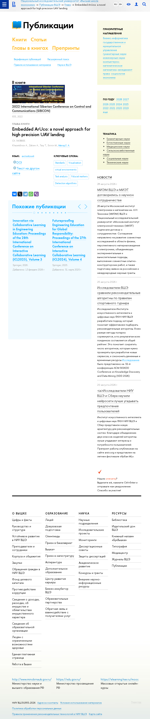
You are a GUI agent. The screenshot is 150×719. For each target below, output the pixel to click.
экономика (109, 77)
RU (115, 4)
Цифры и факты (22, 520)
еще (105, 112)
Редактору (136, 702)
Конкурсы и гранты (91, 573)
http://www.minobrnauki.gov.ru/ (32, 679)
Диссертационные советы (90, 548)
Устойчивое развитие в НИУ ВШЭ (26, 538)
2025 (112, 104)
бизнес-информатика (115, 38)
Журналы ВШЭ (121, 559)
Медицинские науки (118, 146)
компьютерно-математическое (112, 63)
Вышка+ (50, 549)
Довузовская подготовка (53, 528)
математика (110, 69)
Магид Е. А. (64, 145)
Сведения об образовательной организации (23, 627)
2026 (105, 104)
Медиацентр (120, 553)
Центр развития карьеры (55, 580)
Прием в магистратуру (59, 556)
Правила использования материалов (32, 64)
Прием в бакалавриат (58, 543)
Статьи (39, 39)
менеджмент (125, 69)
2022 (106, 108)
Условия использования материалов (81, 702)
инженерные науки (114, 57)
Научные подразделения (88, 521)
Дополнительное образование (56, 570)
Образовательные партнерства (56, 600)
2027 (126, 99)
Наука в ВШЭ (64, 64)
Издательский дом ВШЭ (123, 528)
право (106, 73)
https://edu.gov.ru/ (68, 679)
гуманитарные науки (114, 54)
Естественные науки (118, 142)
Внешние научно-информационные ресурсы (90, 582)
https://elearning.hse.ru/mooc (119, 679)
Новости (104, 177)
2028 (119, 99)
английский (28, 156)
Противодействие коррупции (24, 591)
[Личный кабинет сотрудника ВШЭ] (136, 4)
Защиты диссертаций (92, 556)
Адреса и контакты (47, 702)
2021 (112, 108)
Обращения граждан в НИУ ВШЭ (26, 570)
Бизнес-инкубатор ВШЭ (56, 590)
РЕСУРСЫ (119, 513)
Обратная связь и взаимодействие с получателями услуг (58, 612)
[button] (34, 213)
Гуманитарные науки (118, 138)
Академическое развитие (89, 564)
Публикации (48, 25)
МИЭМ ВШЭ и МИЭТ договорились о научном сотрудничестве (115, 194)
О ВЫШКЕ (19, 513)
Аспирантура (53, 562)
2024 (119, 104)
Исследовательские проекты (91, 531)
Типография (119, 546)
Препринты (65, 47)
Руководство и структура (21, 528)
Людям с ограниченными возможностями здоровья (22, 642)
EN (120, 4)
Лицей (49, 520)
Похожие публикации (39, 206)
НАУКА (84, 513)
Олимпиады (52, 536)
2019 (126, 108)
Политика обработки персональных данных (36, 708)
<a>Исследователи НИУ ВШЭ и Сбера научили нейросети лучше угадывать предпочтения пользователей (117, 400)
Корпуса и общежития (26, 556)
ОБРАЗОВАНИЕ (56, 513)
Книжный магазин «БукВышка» (123, 538)
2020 (119, 108)
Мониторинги (87, 540)
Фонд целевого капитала (22, 581)
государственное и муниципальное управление (114, 46)
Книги (19, 39)
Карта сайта (95, 714)
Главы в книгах (30, 47)
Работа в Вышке (22, 664)
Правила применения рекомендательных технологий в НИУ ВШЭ (49, 714)
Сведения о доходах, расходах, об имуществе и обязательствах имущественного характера (25, 608)
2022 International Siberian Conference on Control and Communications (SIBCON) (51, 108)
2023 (126, 104)
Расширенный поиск (58, 59)
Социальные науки (117, 158)
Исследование (130, 360)
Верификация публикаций (27, 59)
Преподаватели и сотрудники (23, 548)
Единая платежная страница (23, 656)
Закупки (17, 563)
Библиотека (119, 520)
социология (118, 73)
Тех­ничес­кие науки (117, 162)
